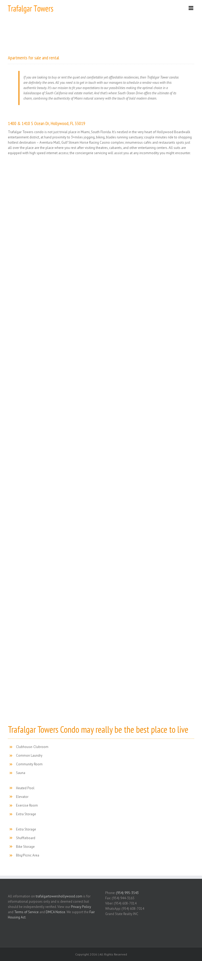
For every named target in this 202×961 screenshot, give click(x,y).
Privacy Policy (81, 907)
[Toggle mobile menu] (191, 8)
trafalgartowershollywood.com (59, 896)
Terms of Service (26, 912)
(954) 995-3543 (127, 893)
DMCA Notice (55, 912)
